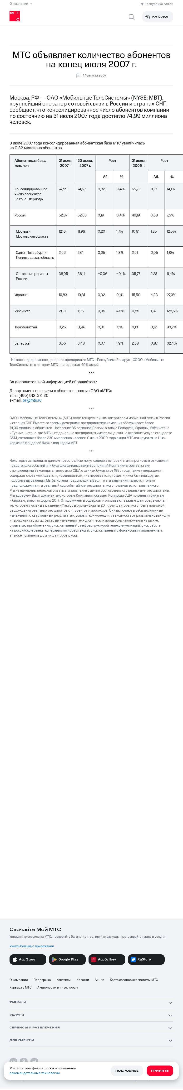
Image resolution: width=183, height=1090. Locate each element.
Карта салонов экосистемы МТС (134, 980)
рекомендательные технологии (35, 1073)
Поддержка (42, 980)
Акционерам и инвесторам (57, 987)
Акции (99, 980)
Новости (82, 980)
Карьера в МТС (21, 987)
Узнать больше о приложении (32, 946)
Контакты (63, 980)
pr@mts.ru (32, 400)
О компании (19, 980)
